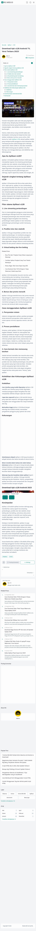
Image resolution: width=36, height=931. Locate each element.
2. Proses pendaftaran (12, 84)
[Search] (30, 2)
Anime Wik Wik (22, 793)
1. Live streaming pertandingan (14, 72)
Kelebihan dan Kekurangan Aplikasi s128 (14, 88)
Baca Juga (26, 797)
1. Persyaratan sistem (11, 82)
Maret (3, 813)
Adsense (4, 793)
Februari (21, 813)
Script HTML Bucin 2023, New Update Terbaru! (15, 766)
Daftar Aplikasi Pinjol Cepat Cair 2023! (15, 653)
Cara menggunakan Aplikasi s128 (12, 80)
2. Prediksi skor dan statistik (13, 74)
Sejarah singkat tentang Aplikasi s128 (14, 68)
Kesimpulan (7, 95)
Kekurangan (9, 92)
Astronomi (9, 797)
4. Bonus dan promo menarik (13, 78)
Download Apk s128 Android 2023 (13, 93)
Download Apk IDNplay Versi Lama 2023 (16, 620)
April (20, 810)
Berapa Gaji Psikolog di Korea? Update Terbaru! (16, 769)
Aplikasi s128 (16, 139)
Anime (12, 793)
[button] (30, 58)
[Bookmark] (4, 563)
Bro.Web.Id (7, 2)
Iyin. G (9, 583)
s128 (11, 556)
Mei (3, 810)
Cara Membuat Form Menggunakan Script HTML (16, 778)
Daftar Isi (5, 63)
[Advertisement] (18, 24)
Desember (21, 816)
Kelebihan (9, 90)
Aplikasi (5, 556)
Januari (4, 816)
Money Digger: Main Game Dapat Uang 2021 (16, 265)
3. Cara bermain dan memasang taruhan (16, 86)
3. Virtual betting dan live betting (14, 76)
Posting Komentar (14, 562)
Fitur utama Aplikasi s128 (10, 70)
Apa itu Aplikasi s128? (9, 66)
